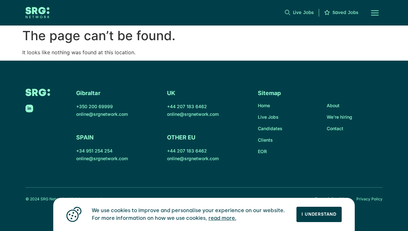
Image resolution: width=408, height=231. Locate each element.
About (333, 105)
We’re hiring (339, 117)
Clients (265, 140)
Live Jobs (303, 12)
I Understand (319, 214)
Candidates (270, 128)
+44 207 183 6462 (187, 106)
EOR (262, 151)
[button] (371, 12)
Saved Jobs (345, 12)
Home (264, 105)
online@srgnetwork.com (102, 114)
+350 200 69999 (94, 106)
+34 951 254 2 (91, 150)
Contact (335, 128)
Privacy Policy (369, 199)
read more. (222, 218)
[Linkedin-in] (29, 108)
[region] (204, 214)
